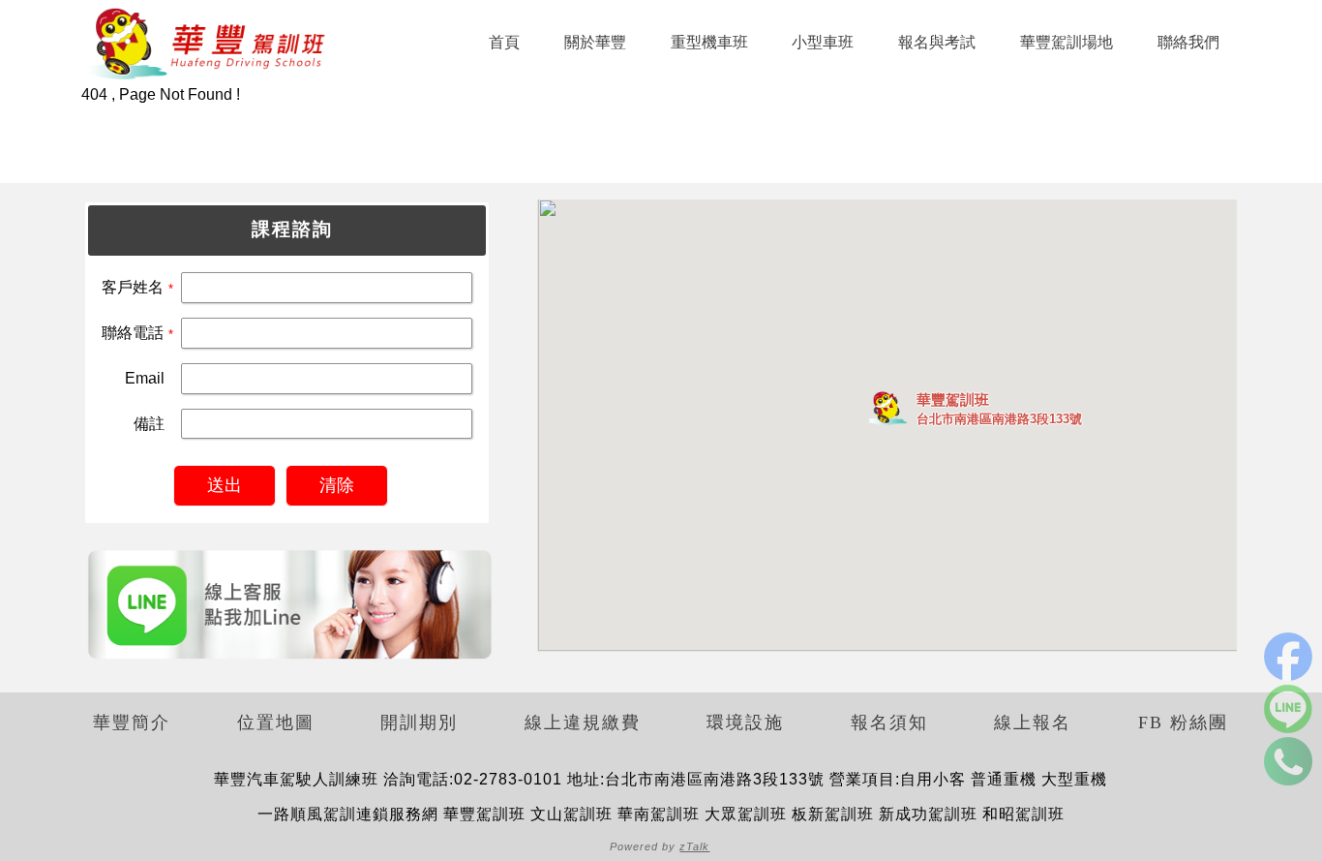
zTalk (694, 846)
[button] (887, 408)
